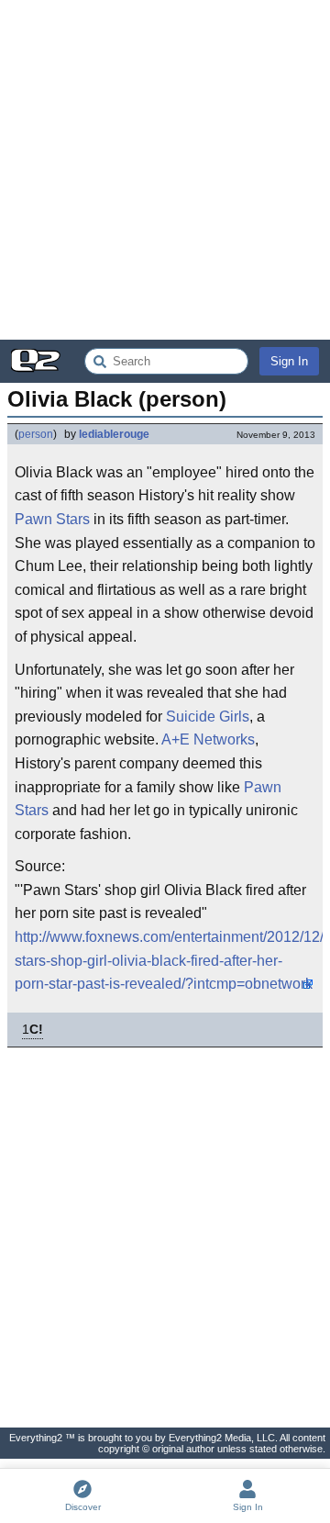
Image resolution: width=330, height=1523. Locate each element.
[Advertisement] (165, 170)
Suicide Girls (207, 716)
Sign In (289, 361)
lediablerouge (114, 434)
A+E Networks (208, 739)
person (35, 434)
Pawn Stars (52, 519)
